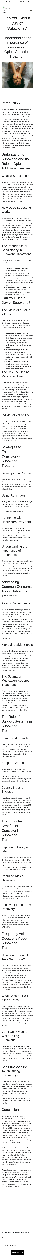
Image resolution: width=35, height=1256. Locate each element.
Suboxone (27, 136)
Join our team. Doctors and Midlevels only (16, 1233)
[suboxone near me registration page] (19, 96)
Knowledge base (7, 1238)
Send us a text (17, 1252)
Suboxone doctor (10, 1245)
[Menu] (31, 10)
